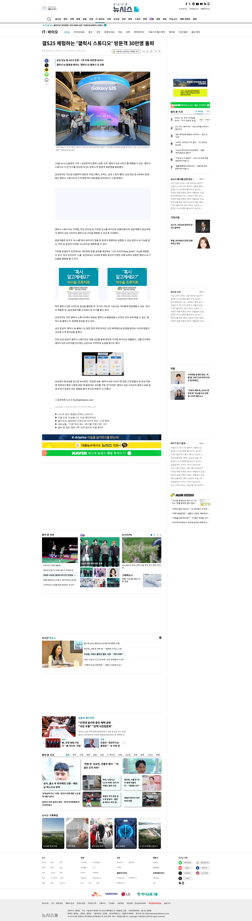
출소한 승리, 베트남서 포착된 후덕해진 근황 (102, 643)
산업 (91, 18)
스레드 (187, 878)
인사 (82, 883)
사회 (109, 18)
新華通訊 (156, 867)
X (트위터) (187, 873)
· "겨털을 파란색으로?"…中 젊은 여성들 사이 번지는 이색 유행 (190, 518)
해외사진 (131, 862)
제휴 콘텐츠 (185, 18)
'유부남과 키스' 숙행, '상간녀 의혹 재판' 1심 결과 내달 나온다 (61, 795)
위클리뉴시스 (205, 8)
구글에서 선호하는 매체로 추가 (127, 51)
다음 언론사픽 (204, 862)
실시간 (58, 18)
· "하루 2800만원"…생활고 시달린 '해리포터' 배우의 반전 (190, 513)
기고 (94, 867)
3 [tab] (157, 535)
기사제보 (111, 903)
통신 (91, 32)
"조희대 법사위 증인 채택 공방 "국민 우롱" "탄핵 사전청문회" (95, 724)
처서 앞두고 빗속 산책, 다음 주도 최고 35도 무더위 (141, 566)
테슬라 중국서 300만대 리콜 (132, 799)
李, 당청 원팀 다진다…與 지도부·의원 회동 (71, 745)
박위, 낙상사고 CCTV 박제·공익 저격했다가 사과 (104, 659)
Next (124, 743)
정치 (65, 18)
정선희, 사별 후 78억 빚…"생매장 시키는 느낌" (103, 648)
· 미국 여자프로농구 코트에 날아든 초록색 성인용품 (190, 522)
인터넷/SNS (79, 32)
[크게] (159, 51)
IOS (154, 883)
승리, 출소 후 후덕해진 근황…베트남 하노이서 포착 (60, 785)
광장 (158, 18)
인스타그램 (204, 873)
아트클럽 (83, 867)
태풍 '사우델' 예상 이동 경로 (131, 580)
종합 (68, 754)
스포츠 (138, 18)
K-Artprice (183, 8)
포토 (165, 18)
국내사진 (120, 862)
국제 (72, 18)
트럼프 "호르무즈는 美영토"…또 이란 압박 (110, 745)
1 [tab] (151, 535)
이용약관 (120, 903)
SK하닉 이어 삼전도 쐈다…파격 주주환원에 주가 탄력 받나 (61, 803)
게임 (120, 32)
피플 (173, 368)
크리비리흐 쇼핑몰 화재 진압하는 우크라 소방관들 (60, 584)
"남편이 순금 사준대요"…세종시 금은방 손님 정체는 (104, 664)
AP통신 (155, 862)
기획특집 (95, 872)
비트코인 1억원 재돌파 (52, 565)
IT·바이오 (100, 18)
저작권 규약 (92, 903)
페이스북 (204, 868)
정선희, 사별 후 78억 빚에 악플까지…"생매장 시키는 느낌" (132, 782)
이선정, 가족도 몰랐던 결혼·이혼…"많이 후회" (103, 654)
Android (156, 878)
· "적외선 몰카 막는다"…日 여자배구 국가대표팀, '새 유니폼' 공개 (190, 509)
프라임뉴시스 (194, 8)
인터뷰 (83, 872)
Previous (43, 743)
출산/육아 (195, 32)
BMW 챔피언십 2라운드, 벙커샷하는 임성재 (60, 580)
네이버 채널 (187, 862)
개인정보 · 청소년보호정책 (136, 903)
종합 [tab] (208, 111)
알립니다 (167, 903)
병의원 (172, 32)
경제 (78, 18)
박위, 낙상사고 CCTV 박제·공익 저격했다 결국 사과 (111, 782)
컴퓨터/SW (109, 32)
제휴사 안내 (70, 903)
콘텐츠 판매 (81, 903)
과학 (128, 32)
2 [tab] (154, 535)
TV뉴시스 (173, 18)
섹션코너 (83, 878)
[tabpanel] (141, 553)
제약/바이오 (139, 32)
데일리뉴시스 (97, 878)
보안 (98, 32)
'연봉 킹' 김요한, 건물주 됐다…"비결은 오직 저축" (101, 765)
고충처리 (102, 903)
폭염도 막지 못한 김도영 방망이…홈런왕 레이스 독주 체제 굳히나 (111, 799)
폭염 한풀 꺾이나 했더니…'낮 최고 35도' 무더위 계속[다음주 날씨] (72, 25)
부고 (89, 883)
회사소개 (45, 903)
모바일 (67, 32)
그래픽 (119, 867)
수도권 (116, 18)
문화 (130, 18)
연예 (145, 18)
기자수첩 (175, 217)
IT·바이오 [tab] (199, 111)
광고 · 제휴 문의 (57, 903)
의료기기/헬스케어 (156, 32)
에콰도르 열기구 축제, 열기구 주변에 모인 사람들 (60, 570)
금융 (85, 18)
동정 (97, 883)
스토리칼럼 (96, 862)
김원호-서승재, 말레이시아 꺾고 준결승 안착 (60, 575)
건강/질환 (183, 32)
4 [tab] (160, 535)
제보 (195, 18)
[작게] (156, 51)
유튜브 (187, 868)
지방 (124, 18)
